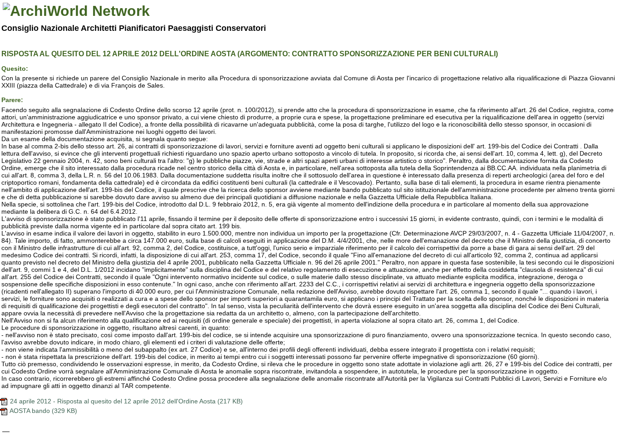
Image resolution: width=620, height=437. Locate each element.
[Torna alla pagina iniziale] (76, 11)
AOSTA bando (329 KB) (42, 410)
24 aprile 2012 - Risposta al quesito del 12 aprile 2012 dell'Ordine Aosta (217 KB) (125, 401)
